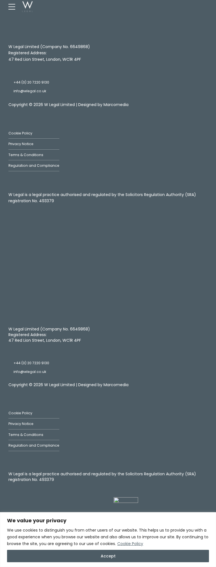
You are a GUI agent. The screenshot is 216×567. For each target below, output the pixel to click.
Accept (108, 556)
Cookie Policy (130, 543)
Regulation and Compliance (33, 165)
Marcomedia (116, 104)
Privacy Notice (20, 143)
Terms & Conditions (25, 154)
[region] (108, 539)
